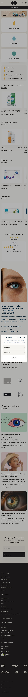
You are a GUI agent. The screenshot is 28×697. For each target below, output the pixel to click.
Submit (14, 358)
